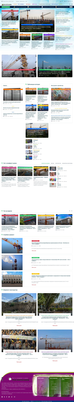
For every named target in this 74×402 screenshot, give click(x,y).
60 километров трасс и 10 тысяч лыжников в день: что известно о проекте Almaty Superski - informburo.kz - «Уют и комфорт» (19, 354)
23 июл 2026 (4, 45)
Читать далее (34, 250)
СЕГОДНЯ (40, 381)
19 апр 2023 (59, 181)
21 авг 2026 (23, 30)
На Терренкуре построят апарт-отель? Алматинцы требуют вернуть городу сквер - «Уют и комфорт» (63, 38)
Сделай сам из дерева (66, 390)
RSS (51, 385)
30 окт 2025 (53, 112)
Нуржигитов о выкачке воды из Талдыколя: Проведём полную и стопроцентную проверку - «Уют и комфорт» (25, 179)
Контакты (52, 382)
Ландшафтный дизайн (42, 391)
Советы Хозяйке (65, 382)
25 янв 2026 (5, 103)
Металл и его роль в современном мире (11, 107)
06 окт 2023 (5, 116)
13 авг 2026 (4, 26)
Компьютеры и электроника (67, 386)
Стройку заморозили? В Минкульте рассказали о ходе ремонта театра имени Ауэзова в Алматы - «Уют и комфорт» (51, 276)
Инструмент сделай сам (67, 394)
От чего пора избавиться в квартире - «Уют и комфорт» (61, 169)
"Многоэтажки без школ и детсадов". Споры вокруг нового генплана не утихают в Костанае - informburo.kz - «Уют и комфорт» (9, 23)
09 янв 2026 (34, 278)
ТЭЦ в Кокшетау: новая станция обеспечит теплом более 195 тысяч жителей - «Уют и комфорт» (63, 21)
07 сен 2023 (60, 170)
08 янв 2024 (5, 109)
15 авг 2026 (46, 48)
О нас (26, 1)
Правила (52, 381)
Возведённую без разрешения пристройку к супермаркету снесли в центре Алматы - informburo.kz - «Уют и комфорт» (37, 44)
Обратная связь (53, 383)
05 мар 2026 (58, 23)
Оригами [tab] (52, 163)
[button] (71, 4)
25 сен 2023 (36, 180)
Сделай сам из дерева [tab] (45, 163)
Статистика (52, 387)
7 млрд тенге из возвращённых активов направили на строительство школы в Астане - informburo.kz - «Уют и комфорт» (48, 44)
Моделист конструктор (66, 383)
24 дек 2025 (58, 41)
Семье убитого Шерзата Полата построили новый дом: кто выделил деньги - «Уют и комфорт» (63, 47)
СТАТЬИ (60, 4)
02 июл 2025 (20, 182)
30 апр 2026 (53, 105)
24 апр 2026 (58, 15)
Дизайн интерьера (42, 390)
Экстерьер (28, 4)
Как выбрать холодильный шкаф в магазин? (12, 102)
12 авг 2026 (40, 120)
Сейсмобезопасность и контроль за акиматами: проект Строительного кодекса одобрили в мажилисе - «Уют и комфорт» (61, 118)
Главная (15, 4)
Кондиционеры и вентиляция (45, 4)
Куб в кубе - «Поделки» (59, 174)
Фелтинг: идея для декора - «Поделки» (59, 186)
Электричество (65, 387)
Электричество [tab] (58, 163)
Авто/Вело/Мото (65, 391)
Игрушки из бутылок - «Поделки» (59, 180)
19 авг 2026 (34, 48)
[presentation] (70, 7)
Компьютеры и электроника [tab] (67, 163)
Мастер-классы (55, 4)
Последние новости (54, 386)
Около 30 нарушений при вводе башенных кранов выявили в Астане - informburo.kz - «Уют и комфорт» (63, 12)
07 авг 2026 (41, 75)
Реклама (17, 1)
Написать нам (22, 1)
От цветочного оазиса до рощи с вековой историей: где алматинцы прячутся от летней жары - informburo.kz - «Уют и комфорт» (55, 318)
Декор (40, 386)
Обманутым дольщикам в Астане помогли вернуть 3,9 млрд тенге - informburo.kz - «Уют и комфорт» (25, 44)
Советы (64, 392)
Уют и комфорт (21, 4)
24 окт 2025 (58, 49)
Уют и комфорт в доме (37, 401)
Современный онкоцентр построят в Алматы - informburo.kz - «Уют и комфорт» (63, 227)
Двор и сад (34, 4)
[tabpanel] (37, 184)
